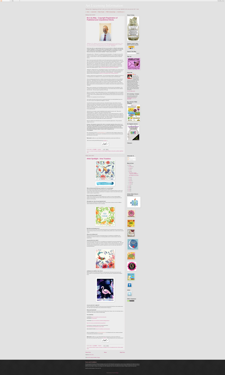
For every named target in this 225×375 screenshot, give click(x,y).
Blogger (117, 372)
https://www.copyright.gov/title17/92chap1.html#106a (109, 73)
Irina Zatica (116, 347)
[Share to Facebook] (106, 149)
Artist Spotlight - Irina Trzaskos (99, 159)
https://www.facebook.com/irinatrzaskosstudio (98, 317)
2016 (129, 186)
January (130, 183)
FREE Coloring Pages (110, 11)
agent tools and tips (92, 347)
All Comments (130, 159)
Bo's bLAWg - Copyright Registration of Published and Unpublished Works (102, 19)
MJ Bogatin (109, 150)
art (89, 150)
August (130, 168)
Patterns (119, 347)
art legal (91, 150)
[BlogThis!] (104, 149)
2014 (129, 189)
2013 (129, 190)
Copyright (105, 150)
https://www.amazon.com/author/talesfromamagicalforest (96, 323)
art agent (96, 347)
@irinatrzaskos (94, 318)
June (130, 171)
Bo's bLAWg (102, 150)
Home (88, 11)
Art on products (104, 347)
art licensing (95, 150)
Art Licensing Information (104, 5)
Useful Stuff (93, 11)
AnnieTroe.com (120, 11)
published (117, 150)
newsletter (105, 140)
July (130, 169)
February (130, 182)
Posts (129, 157)
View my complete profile (131, 91)
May (130, 177)
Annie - (135, 74)
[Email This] (103, 149)
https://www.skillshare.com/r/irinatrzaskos (103, 328)
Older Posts (122, 352)
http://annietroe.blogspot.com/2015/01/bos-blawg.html (109, 67)
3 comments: (99, 149)
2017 (129, 165)
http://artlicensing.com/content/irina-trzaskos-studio (95, 326)
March (130, 180)
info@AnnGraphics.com (102, 132)
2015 (129, 187)
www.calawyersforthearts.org (111, 44)
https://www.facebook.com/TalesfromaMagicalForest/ (100, 320)
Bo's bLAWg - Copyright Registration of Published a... (134, 173)
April (130, 179)
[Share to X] (105, 149)
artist (108, 347)
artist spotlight (111, 347)
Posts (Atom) (92, 354)
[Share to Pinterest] (107, 149)
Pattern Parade (101, 11)
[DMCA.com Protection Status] (130, 301)
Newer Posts (88, 352)
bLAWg (98, 150)
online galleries (113, 150)
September (131, 166)
